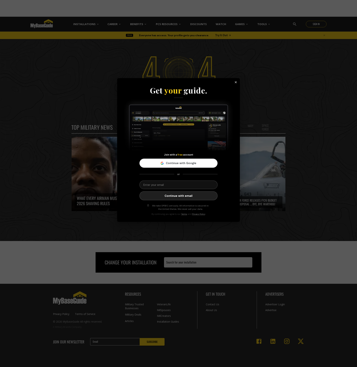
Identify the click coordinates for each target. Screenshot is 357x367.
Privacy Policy (198, 214)
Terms (184, 214)
